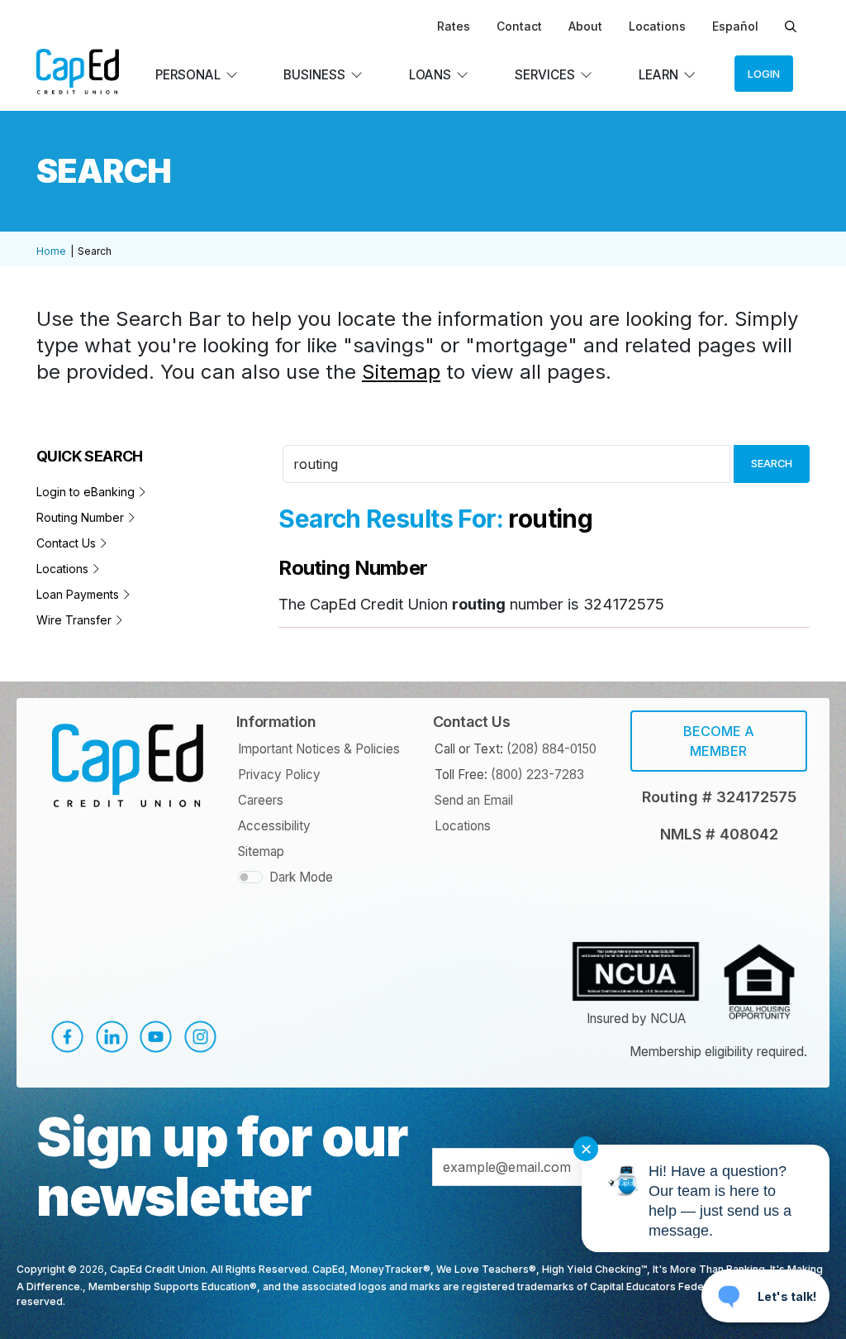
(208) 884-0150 (551, 749)
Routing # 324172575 (719, 797)
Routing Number (81, 517)
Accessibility (274, 826)
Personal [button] (188, 75)
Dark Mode (301, 877)
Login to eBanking (87, 492)
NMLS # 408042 (719, 834)
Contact (519, 26)
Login (764, 74)
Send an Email (474, 800)
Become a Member (718, 741)
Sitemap (401, 372)
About (585, 26)
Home (51, 251)
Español (735, 26)
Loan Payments (79, 594)
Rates (453, 26)
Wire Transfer (75, 620)
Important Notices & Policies (319, 749)
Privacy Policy (279, 774)
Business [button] (314, 75)
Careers (260, 800)
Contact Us (67, 543)
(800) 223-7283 (537, 774)
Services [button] (545, 75)
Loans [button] (430, 75)
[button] (61, 1036)
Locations (657, 26)
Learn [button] (658, 75)
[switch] (250, 877)
